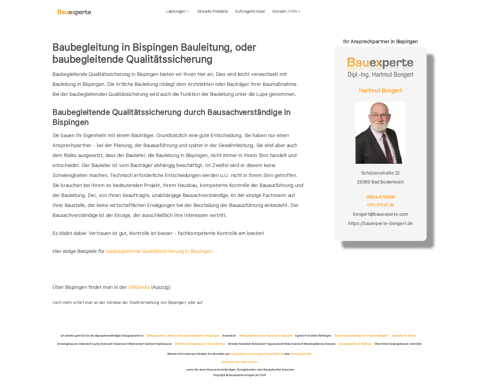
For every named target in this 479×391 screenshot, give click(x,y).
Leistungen (175, 11)
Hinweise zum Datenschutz (239, 362)
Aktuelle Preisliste (212, 11)
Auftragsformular (250, 11)
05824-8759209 (380, 197)
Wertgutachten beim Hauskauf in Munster (266, 335)
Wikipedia (139, 287)
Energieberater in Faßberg (355, 344)
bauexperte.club (300, 354)
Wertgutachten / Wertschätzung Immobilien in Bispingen (183, 335)
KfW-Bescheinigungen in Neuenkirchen (200, 344)
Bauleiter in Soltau (404, 335)
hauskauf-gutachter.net (268, 354)
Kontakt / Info (284, 11)
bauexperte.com (240, 354)
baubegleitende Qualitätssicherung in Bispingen (159, 251)
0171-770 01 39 (380, 205)
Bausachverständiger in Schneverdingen (361, 335)
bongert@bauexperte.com (380, 214)
